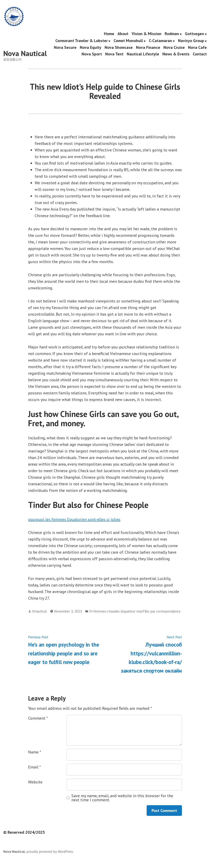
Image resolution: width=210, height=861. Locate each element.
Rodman (172, 34)
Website (35, 782)
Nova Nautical (25, 53)
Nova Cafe (197, 47)
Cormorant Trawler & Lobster (81, 41)
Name (34, 752)
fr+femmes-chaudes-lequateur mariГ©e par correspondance (134, 611)
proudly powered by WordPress (49, 851)
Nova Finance (148, 47)
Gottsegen (194, 34)
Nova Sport (92, 53)
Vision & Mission (146, 34)
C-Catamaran (160, 41)
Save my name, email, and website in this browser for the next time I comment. (122, 798)
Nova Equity (90, 47)
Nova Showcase (119, 47)
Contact (200, 53)
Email (34, 767)
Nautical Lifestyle (143, 53)
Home (109, 34)
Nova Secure (65, 47)
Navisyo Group (191, 41)
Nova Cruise (174, 47)
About (123, 34)
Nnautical (39, 611)
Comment (38, 718)
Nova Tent (114, 53)
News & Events (175, 53)
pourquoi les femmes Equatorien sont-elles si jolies (74, 519)
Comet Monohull (128, 41)
